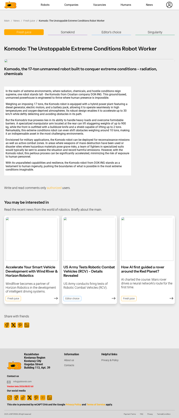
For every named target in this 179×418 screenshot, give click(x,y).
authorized (54, 188)
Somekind (68, 32)
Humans (126, 4)
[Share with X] (13, 325)
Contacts (69, 365)
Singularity (155, 32)
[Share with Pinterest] (20, 325)
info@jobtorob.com (22, 381)
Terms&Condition (164, 414)
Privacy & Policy (110, 360)
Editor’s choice (111, 32)
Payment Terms (130, 414)
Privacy (150, 414)
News (149, 4)
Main (7, 20)
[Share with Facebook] (6, 325)
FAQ (141, 414)
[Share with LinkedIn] (26, 325)
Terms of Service (96, 404)
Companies (71, 4)
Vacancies (99, 4)
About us (69, 360)
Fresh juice (29, 20)
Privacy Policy (73, 404)
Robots (45, 4)
